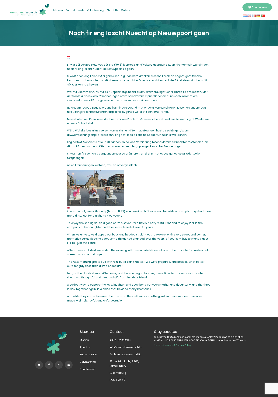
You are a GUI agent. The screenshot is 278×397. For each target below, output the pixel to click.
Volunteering (95, 10)
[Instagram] (59, 365)
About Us (112, 10)
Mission (58, 10)
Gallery (125, 10)
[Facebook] (49, 365)
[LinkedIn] (69, 365)
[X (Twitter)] (39, 365)
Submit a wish (75, 10)
